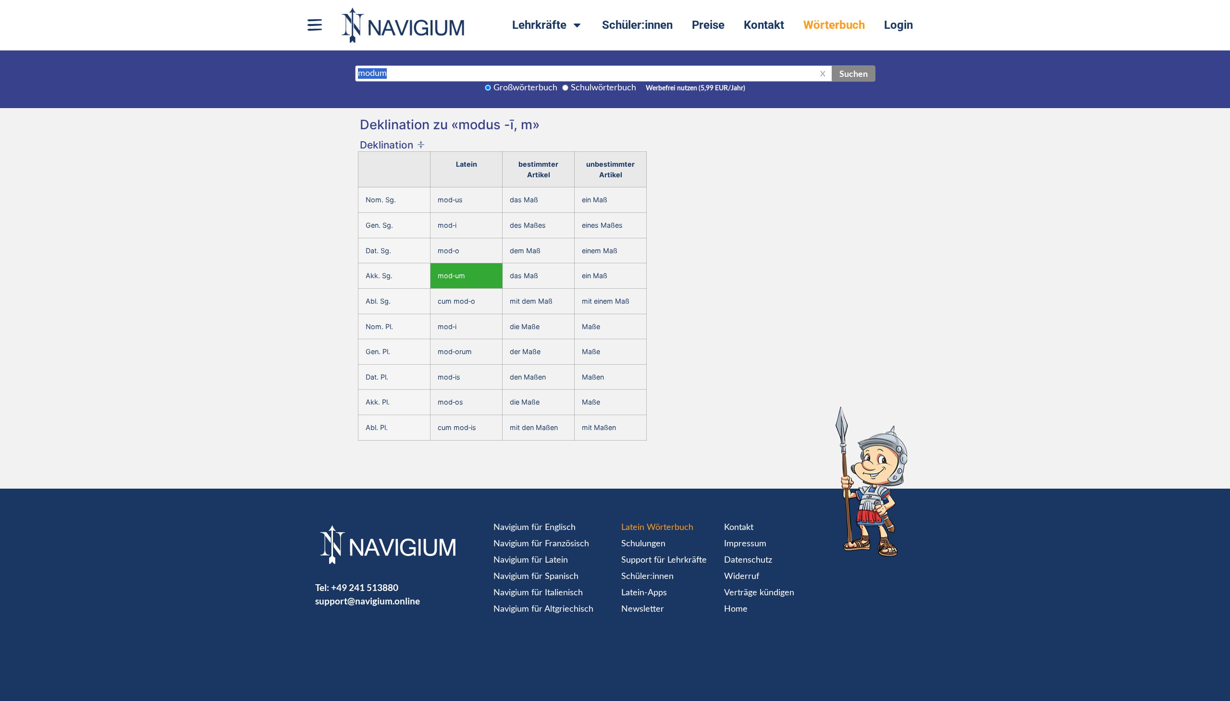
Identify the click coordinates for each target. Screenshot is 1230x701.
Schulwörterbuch (603, 88)
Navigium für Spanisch (535, 576)
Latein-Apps (644, 593)
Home (736, 609)
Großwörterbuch (525, 88)
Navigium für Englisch (534, 527)
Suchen (853, 73)
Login (898, 25)
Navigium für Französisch (541, 544)
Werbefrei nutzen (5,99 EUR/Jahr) (695, 88)
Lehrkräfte (539, 25)
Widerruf (741, 576)
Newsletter (642, 609)
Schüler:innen (637, 25)
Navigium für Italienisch (538, 593)
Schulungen (643, 544)
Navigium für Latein (530, 560)
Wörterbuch (834, 25)
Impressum (745, 544)
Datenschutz (748, 560)
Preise (708, 25)
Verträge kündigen (759, 593)
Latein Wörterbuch (657, 527)
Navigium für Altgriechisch (543, 609)
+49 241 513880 (364, 587)
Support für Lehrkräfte (664, 560)
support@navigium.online (367, 600)
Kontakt (764, 25)
